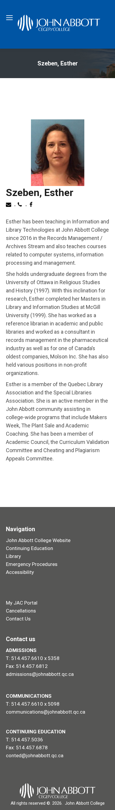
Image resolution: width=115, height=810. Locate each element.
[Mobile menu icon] (9, 17)
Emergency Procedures (32, 564)
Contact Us (18, 619)
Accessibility (20, 572)
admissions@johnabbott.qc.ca (40, 674)
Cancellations (21, 611)
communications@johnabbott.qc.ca (45, 712)
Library (13, 556)
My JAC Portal (21, 603)
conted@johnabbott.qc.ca (34, 755)
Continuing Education (29, 548)
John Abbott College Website (38, 540)
